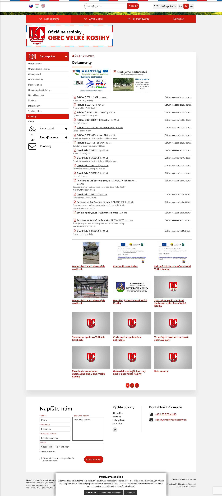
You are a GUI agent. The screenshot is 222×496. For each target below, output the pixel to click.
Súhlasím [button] (91, 492)
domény (54, 485)
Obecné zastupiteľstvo (39, 90)
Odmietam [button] (130, 492)
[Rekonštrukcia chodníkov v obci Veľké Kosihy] (173, 253)
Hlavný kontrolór (36, 95)
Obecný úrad (34, 74)
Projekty (32, 116)
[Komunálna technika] (132, 253)
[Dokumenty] (173, 357)
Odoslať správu (93, 459)
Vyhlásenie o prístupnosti (186, 484)
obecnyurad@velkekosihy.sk (171, 419)
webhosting (30, 485)
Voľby (31, 121)
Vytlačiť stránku (169, 484)
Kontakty (178, 18)
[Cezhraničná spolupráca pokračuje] (132, 323)
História (117, 416)
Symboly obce (35, 111)
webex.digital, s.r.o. (43, 485)
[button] (48, 19)
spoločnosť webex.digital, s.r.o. (37, 488)
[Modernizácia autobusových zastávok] (91, 253)
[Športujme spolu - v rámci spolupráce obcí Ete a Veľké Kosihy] (173, 287)
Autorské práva (182, 486)
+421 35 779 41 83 (165, 414)
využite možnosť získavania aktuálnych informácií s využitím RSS (52, 480)
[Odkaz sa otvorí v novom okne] (115, 429)
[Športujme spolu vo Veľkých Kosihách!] (91, 323)
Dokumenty (34, 105)
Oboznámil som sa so (58, 459)
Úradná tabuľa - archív (39, 69)
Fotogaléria (119, 420)
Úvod (77, 55)
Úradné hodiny (35, 79)
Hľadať (134, 6)
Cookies (193, 486)
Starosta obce (35, 84)
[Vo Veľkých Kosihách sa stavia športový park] (173, 323)
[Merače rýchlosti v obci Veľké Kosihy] (132, 287)
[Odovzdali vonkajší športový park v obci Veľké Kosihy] (132, 357)
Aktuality (118, 413)
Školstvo (32, 100)
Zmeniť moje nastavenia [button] (110, 492)
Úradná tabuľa (35, 63)
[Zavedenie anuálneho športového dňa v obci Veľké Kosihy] (91, 357)
